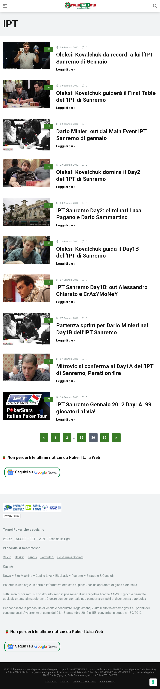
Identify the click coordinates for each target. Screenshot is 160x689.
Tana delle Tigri (59, 539)
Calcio (7, 557)
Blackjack (61, 576)
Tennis (32, 557)
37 (104, 437)
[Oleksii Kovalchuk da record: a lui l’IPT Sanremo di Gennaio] (26, 55)
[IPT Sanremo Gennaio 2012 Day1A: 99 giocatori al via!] (26, 406)
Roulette (77, 576)
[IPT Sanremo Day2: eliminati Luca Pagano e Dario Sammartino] (26, 212)
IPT (48, 49)
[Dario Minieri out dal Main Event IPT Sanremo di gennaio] (26, 135)
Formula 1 (47, 557)
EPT (32, 539)
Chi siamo (51, 681)
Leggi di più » (65, 69)
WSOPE (20, 539)
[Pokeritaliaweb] (80, 6)
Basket (19, 557)
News (7, 576)
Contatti (64, 681)
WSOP (7, 539)
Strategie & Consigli (100, 576)
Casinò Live (44, 576)
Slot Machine (23, 576)
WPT (42, 539)
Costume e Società (70, 557)
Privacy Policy (11, 515)
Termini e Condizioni (84, 681)
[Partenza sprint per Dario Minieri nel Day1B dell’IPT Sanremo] (26, 329)
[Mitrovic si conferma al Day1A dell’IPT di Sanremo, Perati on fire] (26, 367)
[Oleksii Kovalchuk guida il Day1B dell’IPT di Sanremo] (26, 250)
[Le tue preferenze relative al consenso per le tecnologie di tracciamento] (153, 682)
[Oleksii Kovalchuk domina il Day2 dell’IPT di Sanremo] (26, 173)
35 (81, 437)
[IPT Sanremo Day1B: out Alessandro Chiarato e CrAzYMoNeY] (26, 288)
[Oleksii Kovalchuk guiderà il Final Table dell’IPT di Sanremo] (26, 94)
